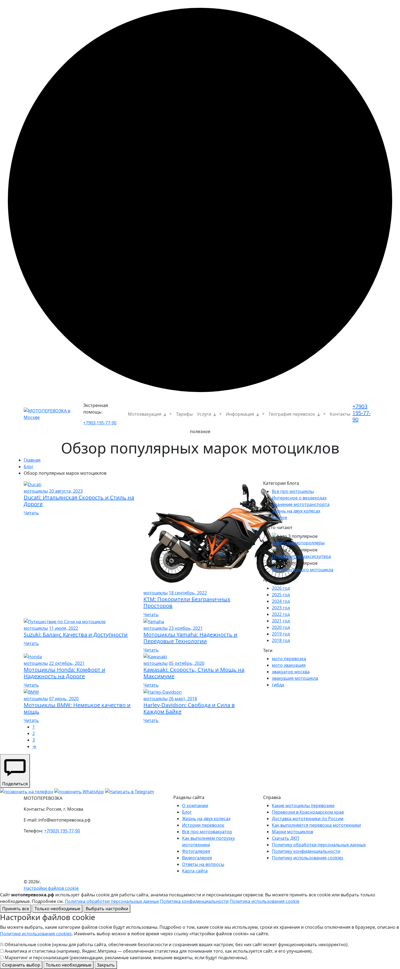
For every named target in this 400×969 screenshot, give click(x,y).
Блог (28, 467)
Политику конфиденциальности (306, 851)
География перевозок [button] (292, 414)
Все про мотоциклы (293, 491)
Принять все (15, 909)
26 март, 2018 (183, 699)
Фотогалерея (196, 851)
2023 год (281, 608)
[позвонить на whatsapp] (79, 791)
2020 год (281, 627)
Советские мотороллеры (298, 543)
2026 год (281, 588)
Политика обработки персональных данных (112, 901)
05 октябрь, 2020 (186, 663)
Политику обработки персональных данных (319, 845)
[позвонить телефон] (26, 791)
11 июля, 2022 (63, 628)
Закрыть (106, 965)
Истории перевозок (203, 825)
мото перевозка (289, 659)
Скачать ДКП (285, 838)
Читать (31, 513)
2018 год (281, 640)
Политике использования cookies (36, 934)
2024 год (281, 601)
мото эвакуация (289, 665)
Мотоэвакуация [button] (145, 414)
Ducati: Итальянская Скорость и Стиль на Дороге (79, 501)
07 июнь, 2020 (64, 699)
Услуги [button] (204, 414)
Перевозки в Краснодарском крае (308, 812)
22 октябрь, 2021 (67, 663)
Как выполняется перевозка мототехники (316, 825)
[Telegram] (129, 791)
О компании (195, 805)
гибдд (278, 685)
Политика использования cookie (264, 901)
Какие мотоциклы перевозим (303, 805)
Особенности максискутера (301, 556)
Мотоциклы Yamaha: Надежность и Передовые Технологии (190, 638)
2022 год (281, 614)
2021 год (281, 621)
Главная (32, 460)
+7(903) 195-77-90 (62, 831)
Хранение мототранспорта (301, 504)
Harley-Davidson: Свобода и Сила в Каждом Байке (189, 708)
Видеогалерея (197, 858)
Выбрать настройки (107, 909)
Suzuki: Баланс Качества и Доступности (76, 634)
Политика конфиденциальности (194, 901)
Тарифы (184, 414)
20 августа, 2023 (66, 491)
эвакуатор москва (291, 672)
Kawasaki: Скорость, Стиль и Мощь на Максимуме (193, 673)
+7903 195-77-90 (99, 423)
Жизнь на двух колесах (296, 511)
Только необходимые (57, 909)
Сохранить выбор (21, 965)
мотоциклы (36, 491)
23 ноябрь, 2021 (186, 628)
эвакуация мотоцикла (295, 678)
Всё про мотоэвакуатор (207, 832)
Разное (279, 517)
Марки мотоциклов (292, 832)
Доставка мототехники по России (307, 819)
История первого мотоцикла (302, 570)
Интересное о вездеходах (299, 498)
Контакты (340, 414)
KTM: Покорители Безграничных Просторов (186, 602)
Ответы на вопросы (203, 864)
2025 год (281, 595)
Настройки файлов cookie (51, 888)
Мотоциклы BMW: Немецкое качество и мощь (77, 708)
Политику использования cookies (307, 858)
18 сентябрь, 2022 (188, 593)
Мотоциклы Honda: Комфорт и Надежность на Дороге (64, 673)
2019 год (281, 634)
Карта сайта (195, 871)
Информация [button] (240, 414)
